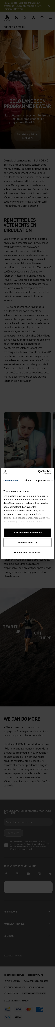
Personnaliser (25, 542)
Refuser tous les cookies (27, 552)
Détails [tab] (27, 480)
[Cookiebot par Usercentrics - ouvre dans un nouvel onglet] (38, 472)
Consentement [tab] (11, 480)
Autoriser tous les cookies (27, 532)
